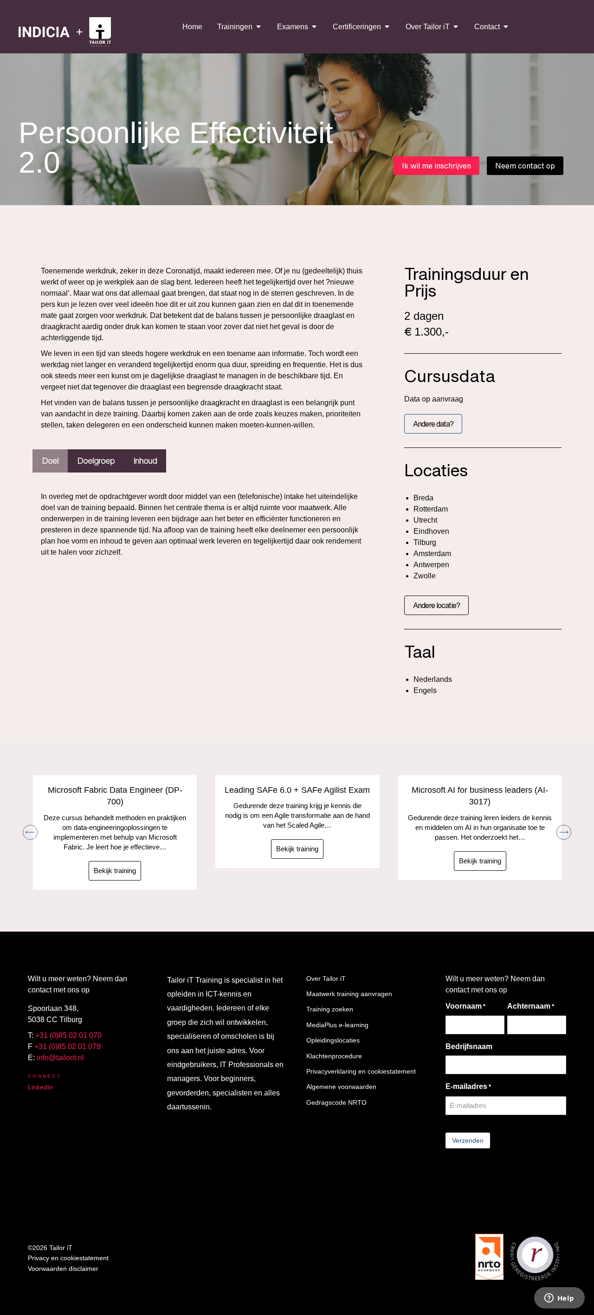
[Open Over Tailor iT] (455, 26)
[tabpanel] (204, 527)
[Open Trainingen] (258, 26)
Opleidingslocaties (333, 1040)
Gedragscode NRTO (336, 1102)
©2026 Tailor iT (50, 1247)
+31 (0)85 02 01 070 (68, 1035)
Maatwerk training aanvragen (349, 994)
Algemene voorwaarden (341, 1086)
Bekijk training (115, 871)
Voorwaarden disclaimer (63, 1268)
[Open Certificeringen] (387, 26)
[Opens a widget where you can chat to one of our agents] (559, 1298)
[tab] (50, 461)
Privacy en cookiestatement (68, 1258)
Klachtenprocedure (334, 1056)
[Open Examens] (314, 26)
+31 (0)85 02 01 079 (67, 1046)
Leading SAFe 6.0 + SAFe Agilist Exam (297, 790)
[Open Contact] (506, 26)
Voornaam (465, 1006)
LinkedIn (40, 1087)
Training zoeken (329, 1009)
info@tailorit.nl (60, 1058)
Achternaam (530, 1006)
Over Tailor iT (326, 978)
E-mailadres (468, 1086)
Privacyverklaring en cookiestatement (361, 1071)
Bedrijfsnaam (469, 1046)
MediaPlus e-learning (337, 1025)
